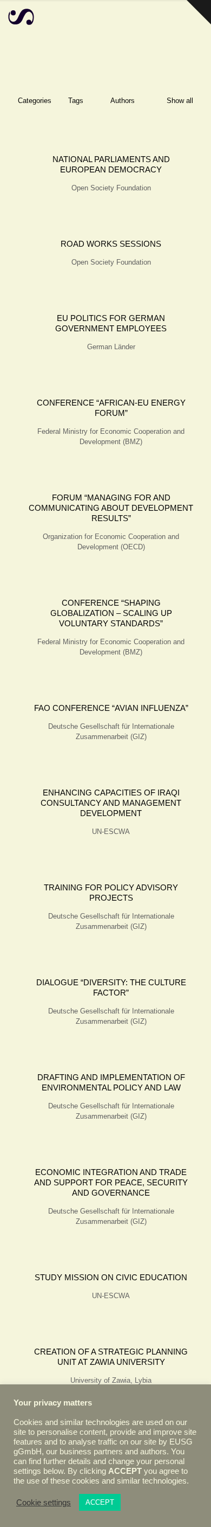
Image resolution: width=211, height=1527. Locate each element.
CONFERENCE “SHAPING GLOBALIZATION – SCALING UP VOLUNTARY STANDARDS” (111, 613)
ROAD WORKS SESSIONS (111, 243)
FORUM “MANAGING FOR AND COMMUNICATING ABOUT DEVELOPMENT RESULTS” (111, 508)
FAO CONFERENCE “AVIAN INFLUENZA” (111, 708)
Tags (75, 101)
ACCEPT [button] (99, 1502)
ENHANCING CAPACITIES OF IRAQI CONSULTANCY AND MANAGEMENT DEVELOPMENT (111, 803)
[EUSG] (21, 16)
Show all (180, 101)
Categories (34, 101)
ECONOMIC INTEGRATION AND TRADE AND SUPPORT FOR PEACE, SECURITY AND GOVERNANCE (111, 1182)
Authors (122, 101)
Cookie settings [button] (43, 1502)
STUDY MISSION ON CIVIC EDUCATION (111, 1277)
